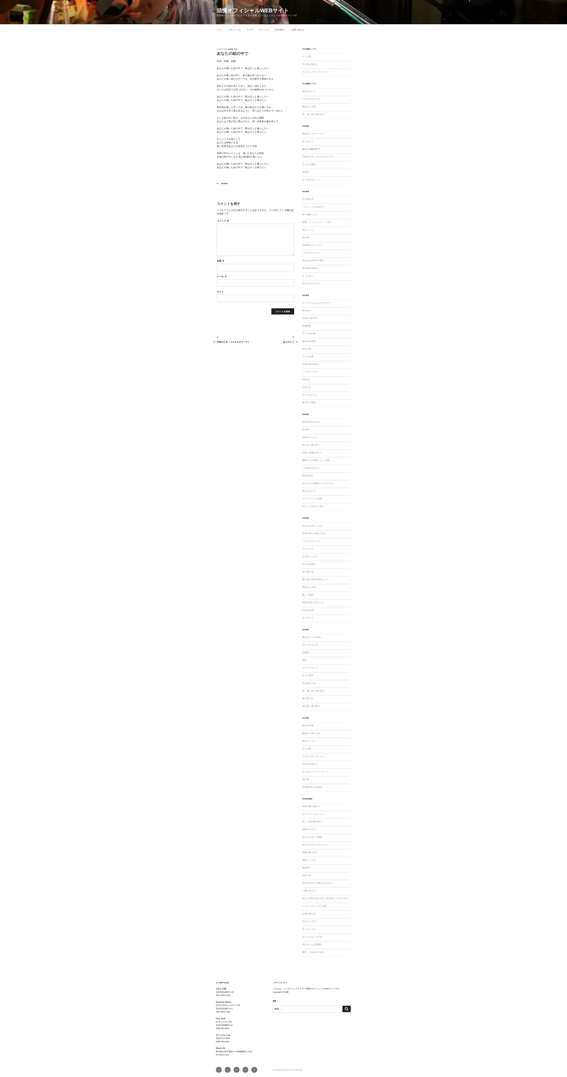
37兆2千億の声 (309, 318)
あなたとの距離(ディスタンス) (317, 483)
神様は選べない (310, 852)
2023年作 (224, 183)
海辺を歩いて (309, 91)
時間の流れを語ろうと (313, 602)
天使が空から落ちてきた (314, 533)
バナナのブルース (311, 99)
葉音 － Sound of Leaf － (314, 952)
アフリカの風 (309, 333)
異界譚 (305, 172)
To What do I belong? (312, 787)
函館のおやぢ (309, 829)
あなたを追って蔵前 (312, 837)
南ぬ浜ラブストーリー (313, 133)
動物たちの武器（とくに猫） (316, 460)
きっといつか (309, 929)
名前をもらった (310, 437)
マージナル (307, 548)
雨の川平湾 (307, 725)
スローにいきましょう (313, 814)
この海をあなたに (311, 468)
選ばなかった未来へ (312, 637)
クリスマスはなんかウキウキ (316, 303)
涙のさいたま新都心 (312, 944)
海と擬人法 (307, 571)
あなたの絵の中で (311, 149)
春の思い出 (307, 698)
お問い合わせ (298, 29)
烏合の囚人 (307, 475)
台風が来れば (309, 913)
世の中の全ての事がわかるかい (317, 883)
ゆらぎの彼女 (309, 564)
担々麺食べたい (310, 214)
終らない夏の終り (311, 445)
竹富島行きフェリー (312, 245)
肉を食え (306, 310)
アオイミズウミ (310, 921)
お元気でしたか (310, 556)
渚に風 (305, 779)
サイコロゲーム (310, 395)
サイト (220, 291)
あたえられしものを (312, 936)
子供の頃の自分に (311, 364)
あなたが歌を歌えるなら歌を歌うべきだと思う (325, 898)
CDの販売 (279, 29)
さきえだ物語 (309, 164)
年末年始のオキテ (311, 422)
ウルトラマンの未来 (312, 498)
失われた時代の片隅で (313, 260)
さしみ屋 (306, 56)
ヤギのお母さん (310, 64)
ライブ (250, 29)
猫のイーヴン (309, 741)
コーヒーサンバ (310, 667)
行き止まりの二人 (311, 283)
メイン (219, 29)
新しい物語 (307, 594)
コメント (223, 221)
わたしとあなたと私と (313, 506)
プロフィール (234, 29)
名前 (220, 261)
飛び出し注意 (309, 106)
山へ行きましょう (311, 179)
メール (222, 276)
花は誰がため (309, 683)
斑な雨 (305, 237)
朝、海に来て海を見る (313, 114)
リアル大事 (307, 356)
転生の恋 (306, 349)
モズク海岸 (307, 675)
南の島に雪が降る (311, 706)
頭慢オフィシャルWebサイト (253, 10)
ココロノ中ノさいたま (313, 756)
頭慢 (235, 49)
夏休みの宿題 (309, 341)
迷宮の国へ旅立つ (311, 806)
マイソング (264, 29)
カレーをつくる (310, 644)
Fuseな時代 (308, 610)
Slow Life (306, 875)
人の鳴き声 (307, 199)
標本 (304, 660)
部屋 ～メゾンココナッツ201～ (317, 222)
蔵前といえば (309, 860)
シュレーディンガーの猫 (314, 906)
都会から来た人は (311, 733)
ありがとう (307, 141)
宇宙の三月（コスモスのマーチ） (318, 156)
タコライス (307, 617)
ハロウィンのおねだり (313, 206)
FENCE (306, 379)
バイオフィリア (310, 372)
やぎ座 (305, 429)
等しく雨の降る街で (312, 821)
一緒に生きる (309, 890)
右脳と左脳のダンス (312, 452)
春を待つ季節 (309, 402)
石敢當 (305, 652)
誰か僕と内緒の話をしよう (315, 579)
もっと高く (307, 276)
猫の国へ (306, 867)
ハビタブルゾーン (311, 253)
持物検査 (306, 326)
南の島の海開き (310, 268)
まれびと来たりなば (312, 525)
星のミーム (307, 229)
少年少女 (306, 387)
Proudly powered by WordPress (287, 1070)
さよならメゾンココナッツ (315, 72)
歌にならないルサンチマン (315, 844)
